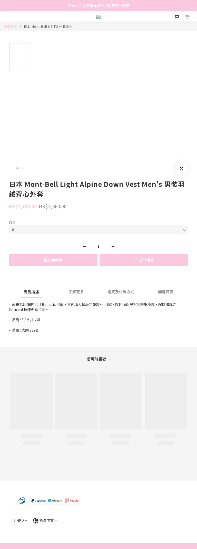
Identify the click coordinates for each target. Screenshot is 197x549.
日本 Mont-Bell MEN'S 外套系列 (48, 26)
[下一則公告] (190, 5)
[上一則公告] (6, 5)
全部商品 (10, 26)
